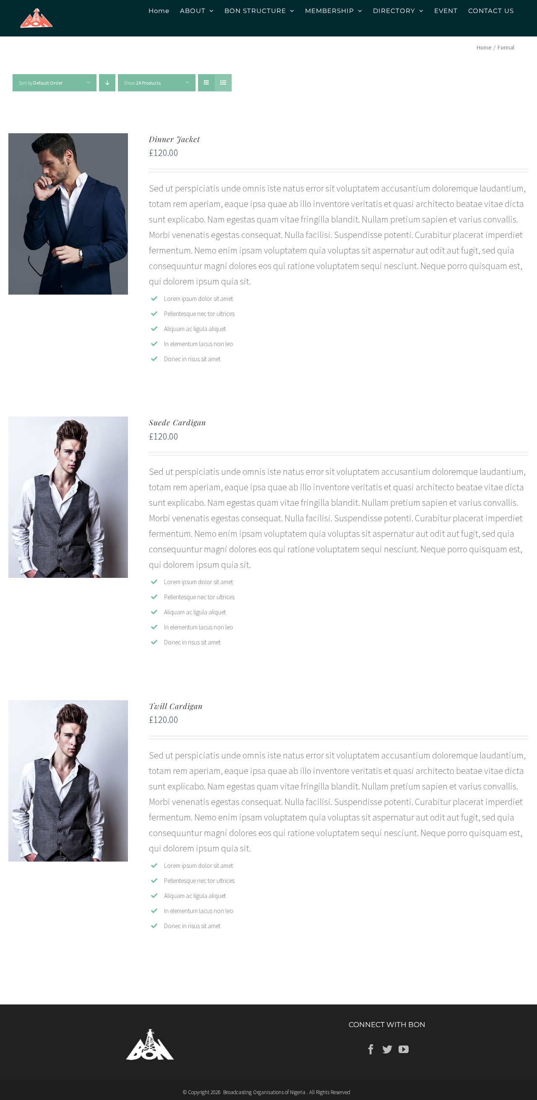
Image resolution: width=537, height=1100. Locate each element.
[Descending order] (107, 82)
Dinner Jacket (174, 139)
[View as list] (223, 83)
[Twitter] (387, 1049)
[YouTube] (404, 1049)
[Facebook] (371, 1049)
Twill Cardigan (176, 706)
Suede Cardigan (177, 422)
